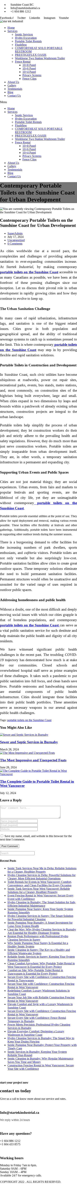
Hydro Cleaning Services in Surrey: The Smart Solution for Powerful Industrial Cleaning (40, 917)
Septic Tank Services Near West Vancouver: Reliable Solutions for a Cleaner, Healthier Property (38, 890)
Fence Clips (29, 78)
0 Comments (14, 243)
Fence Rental (22, 61)
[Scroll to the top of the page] (1, 1188)
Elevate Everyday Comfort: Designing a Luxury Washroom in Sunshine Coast (35, 1033)
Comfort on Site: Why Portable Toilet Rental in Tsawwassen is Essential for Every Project (35, 972)
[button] (38, 102)
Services (12, 31)
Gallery (11, 85)
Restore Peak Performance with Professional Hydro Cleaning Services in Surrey (37, 938)
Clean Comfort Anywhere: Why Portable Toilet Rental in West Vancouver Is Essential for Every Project (41, 965)
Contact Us (14, 95)
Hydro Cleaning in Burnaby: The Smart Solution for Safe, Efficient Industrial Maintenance (41, 904)
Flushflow (21, 44)
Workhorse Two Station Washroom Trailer (40, 58)
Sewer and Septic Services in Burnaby (29, 742)
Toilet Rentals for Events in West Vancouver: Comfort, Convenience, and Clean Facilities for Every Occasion (39, 883)
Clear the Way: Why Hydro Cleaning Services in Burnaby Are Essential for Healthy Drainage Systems (41, 931)
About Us (13, 82)
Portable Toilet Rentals (28, 41)
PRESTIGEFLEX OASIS (30, 54)
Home (11, 27)
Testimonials (14, 88)
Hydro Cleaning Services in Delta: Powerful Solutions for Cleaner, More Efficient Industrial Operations (41, 876)
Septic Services (24, 34)
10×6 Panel (29, 68)
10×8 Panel (29, 65)
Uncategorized (16, 240)
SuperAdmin (15, 233)
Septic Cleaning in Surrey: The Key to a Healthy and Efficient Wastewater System (38, 951)
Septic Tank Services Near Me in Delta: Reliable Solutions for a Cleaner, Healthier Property (41, 870)
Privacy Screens (31, 75)
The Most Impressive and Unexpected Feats (33, 760)
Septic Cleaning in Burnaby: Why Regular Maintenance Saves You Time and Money (40, 1060)
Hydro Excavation (26, 37)
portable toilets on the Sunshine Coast (29, 720)
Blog (10, 92)
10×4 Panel (29, 71)
